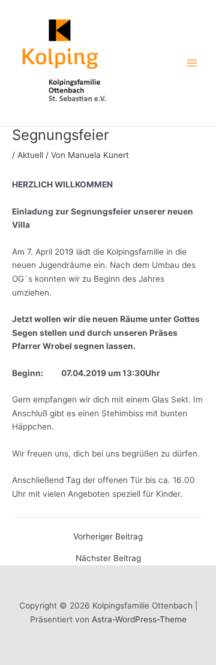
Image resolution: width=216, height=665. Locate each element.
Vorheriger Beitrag (108, 537)
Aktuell (30, 155)
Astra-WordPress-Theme (139, 619)
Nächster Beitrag (108, 558)
